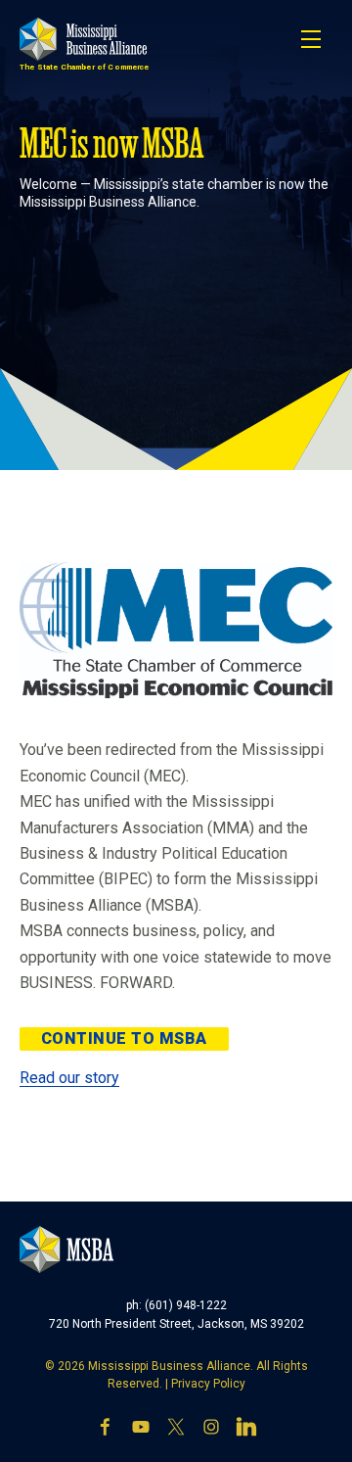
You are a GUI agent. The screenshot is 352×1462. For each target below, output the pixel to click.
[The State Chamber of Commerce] (83, 39)
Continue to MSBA (124, 1038)
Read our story (69, 1077)
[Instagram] (211, 1427)
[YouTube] (141, 1427)
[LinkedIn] (246, 1427)
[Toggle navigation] (310, 39)
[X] (176, 1427)
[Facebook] (105, 1427)
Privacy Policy (208, 1384)
